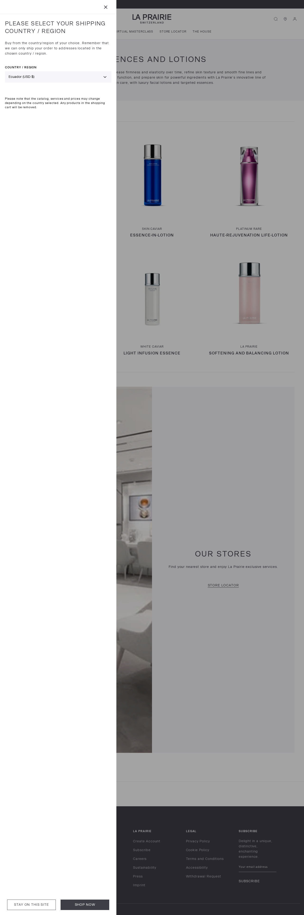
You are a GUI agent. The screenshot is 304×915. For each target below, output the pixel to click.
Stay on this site (31, 905)
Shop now (85, 905)
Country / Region (21, 67)
